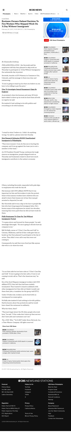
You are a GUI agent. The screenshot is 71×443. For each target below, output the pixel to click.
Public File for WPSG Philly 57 (11, 408)
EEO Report (5, 416)
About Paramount (53, 406)
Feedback (51, 416)
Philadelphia (6, 14)
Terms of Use (29, 413)
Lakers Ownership (7, 394)
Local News (5, 18)
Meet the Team (52, 387)
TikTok (27, 394)
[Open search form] (67, 10)
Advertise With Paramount (56, 408)
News (16, 14)
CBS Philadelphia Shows (47, 14)
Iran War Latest (6, 389)
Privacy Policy (29, 406)
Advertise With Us (53, 394)
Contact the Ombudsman (55, 418)
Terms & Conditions (54, 397)
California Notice (30, 408)
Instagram (28, 392)
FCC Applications (7, 413)
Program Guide (52, 389)
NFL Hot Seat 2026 (7, 392)
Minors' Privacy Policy (31, 416)
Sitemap (50, 399)
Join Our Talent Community (56, 411)
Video (36, 14)
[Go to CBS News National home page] (35, 10)
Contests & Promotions (55, 392)
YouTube (27, 387)
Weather (23, 14)
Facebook (28, 389)
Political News (6, 387)
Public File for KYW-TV (8, 406)
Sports (30, 14)
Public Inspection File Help (10, 411)
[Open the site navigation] (14, 10)
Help (49, 413)
